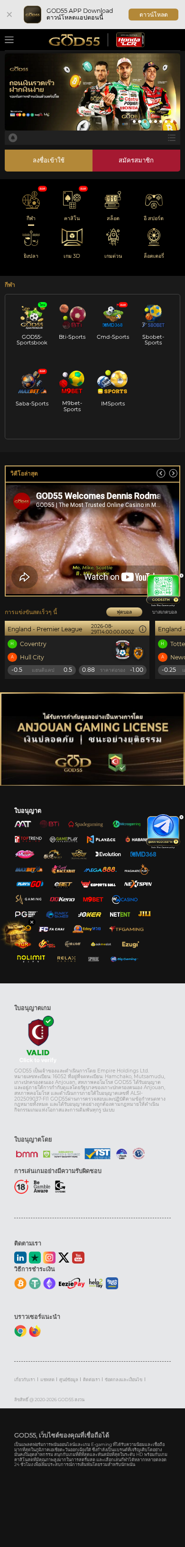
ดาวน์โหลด (153, 14)
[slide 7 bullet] (166, 121)
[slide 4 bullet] (150, 121)
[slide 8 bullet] (171, 121)
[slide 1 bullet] (134, 121)
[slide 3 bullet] (145, 121)
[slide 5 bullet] (155, 121)
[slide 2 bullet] (139, 121)
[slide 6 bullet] (160, 121)
